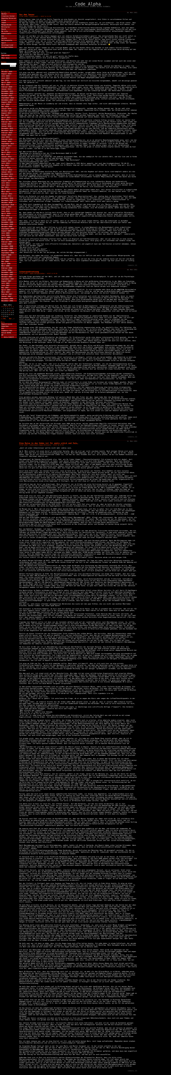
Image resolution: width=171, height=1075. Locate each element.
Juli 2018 (5, 104)
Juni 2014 (5, 137)
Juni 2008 (5, 259)
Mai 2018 (5, 106)
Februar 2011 (6, 194)
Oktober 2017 (6, 111)
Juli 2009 (5, 233)
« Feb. (3, 318)
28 (2, 316)
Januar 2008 (6, 270)
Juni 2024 (5, 78)
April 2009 (5, 237)
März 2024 (5, 85)
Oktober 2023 (6, 95)
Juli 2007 (5, 283)
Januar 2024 (6, 89)
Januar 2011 (6, 196)
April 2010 (5, 213)
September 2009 (7, 229)
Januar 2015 (6, 135)
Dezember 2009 (7, 222)
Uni (2, 36)
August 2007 (6, 281)
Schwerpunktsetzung (29, 272)
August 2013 (6, 146)
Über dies (5, 58)
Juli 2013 (5, 148)
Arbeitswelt (34, 16)
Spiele (4, 38)
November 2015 (7, 130)
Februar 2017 (6, 122)
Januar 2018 (6, 109)
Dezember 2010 (7, 198)
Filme (3, 20)
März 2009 (5, 239)
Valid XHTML (6, 333)
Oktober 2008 (6, 250)
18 (9, 312)
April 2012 (5, 167)
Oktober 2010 (6, 202)
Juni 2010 (5, 211)
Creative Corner (8, 16)
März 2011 (5, 191)
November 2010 (7, 200)
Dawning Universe (8, 18)
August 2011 (6, 181)
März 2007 (5, 292)
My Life (4, 31)
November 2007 (7, 274)
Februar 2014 (6, 139)
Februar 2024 (6, 87)
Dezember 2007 (7, 272)
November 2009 (7, 224)
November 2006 (7, 301)
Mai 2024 (5, 80)
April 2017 (5, 117)
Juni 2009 (5, 235)
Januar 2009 (6, 244)
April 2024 (5, 82)
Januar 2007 (6, 296)
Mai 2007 (5, 287)
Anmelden (5, 326)
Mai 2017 (5, 115)
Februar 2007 (6, 294)
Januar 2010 (6, 220)
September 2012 (7, 159)
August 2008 (6, 255)
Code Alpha (88, 3)
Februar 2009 (6, 242)
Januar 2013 (6, 157)
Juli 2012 (5, 163)
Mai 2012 (5, 165)
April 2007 (5, 290)
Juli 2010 (5, 209)
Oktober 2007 (6, 277)
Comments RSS (6, 330)
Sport (3, 43)
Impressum (5, 55)
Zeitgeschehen (39, 273)
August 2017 (6, 113)
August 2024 (6, 74)
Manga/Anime (6, 25)
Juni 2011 (5, 185)
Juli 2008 (5, 257)
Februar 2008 (6, 268)
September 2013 (7, 143)
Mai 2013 (5, 150)
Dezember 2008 (7, 246)
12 (11, 310)
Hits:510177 (9, 337)
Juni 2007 (5, 285)
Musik (3, 29)
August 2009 (6, 231)
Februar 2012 (6, 170)
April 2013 (5, 152)
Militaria (47, 445)
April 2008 (5, 263)
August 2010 (6, 207)
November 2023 (7, 93)
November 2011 (7, 174)
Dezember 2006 (7, 298)
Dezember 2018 (7, 100)
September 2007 (7, 279)
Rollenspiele (6, 40)
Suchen (3, 62)
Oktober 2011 (6, 176)
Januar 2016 (6, 126)
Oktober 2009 (6, 226)
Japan (32, 273)
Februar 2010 (6, 218)
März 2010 (5, 215)
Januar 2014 (6, 141)
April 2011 (5, 189)
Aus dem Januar (27, 14)
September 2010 (7, 205)
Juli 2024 (5, 76)
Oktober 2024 (6, 71)
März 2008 (5, 266)
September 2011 (7, 178)
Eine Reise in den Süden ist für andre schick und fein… (48, 443)
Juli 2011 (5, 183)
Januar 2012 (6, 172)
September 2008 (7, 253)
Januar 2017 (6, 124)
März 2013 (5, 154)
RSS (2, 328)
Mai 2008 (5, 261)
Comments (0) (132, 265)
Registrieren (6, 324)
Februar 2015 (6, 133)
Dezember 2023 (7, 91)
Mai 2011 (5, 187)
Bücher (4, 14)
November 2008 (7, 248)
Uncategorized (7, 45)
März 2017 (5, 119)
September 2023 (7, 98)
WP (2, 335)
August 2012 (6, 161)
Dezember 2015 (7, 128)
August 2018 (6, 102)
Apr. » (11, 318)
